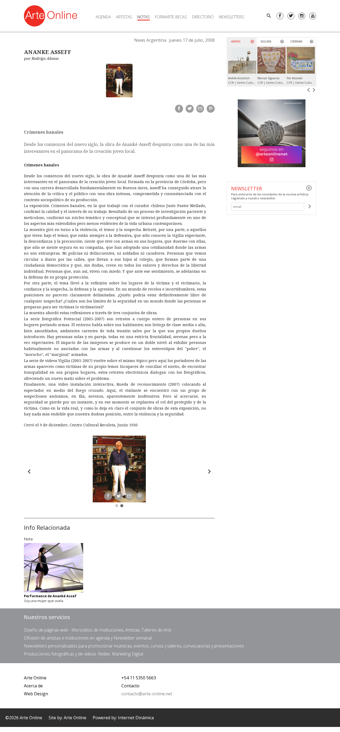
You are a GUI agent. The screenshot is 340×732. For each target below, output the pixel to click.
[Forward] (209, 471)
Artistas (124, 16)
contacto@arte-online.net (146, 694)
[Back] (29, 471)
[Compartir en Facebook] (179, 109)
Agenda (103, 16)
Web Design (36, 694)
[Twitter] (290, 15)
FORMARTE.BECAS (171, 16)
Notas (143, 16)
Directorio (203, 16)
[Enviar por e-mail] (200, 109)
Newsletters (231, 16)
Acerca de (33, 686)
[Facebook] (280, 15)
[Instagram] (301, 15)
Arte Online (35, 678)
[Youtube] (312, 15)
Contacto (130, 686)
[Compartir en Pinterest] (211, 109)
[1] (309, 206)
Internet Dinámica (136, 718)
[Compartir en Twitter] (190, 109)
